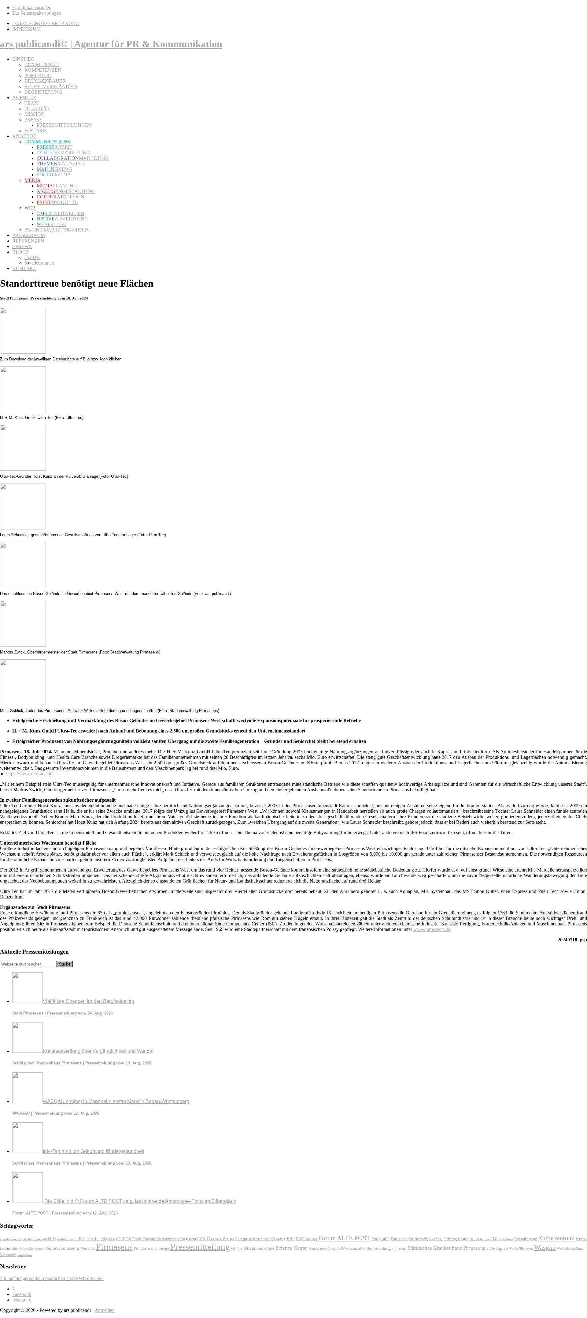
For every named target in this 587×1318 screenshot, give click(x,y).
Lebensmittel (9, 1248)
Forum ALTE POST (344, 1238)
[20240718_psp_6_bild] (23, 703)
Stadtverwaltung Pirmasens (386, 1249)
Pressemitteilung (200, 1247)
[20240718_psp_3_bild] (23, 527)
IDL (495, 1238)
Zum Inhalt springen (31, 7)
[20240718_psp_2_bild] (23, 469)
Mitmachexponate (32, 1248)
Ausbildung (65, 1239)
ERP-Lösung (306, 1239)
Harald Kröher (480, 1239)
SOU (340, 1248)
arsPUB (49, 1239)
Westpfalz (8, 1255)
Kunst (581, 1239)
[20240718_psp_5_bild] (23, 645)
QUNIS (237, 1248)
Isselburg (506, 1239)
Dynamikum (220, 1238)
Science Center (292, 1248)
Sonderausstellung (322, 1248)
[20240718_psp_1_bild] (23, 410)
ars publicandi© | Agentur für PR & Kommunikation (111, 43)
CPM (201, 1239)
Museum (87, 1248)
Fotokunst (399, 1239)
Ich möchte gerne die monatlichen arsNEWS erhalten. (52, 1278)
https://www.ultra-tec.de (29, 773)
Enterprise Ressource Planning (260, 1239)
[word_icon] (23, 352)
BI (76, 1239)
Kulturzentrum (556, 1238)
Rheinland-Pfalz (259, 1248)
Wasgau (545, 1247)
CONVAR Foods (129, 1239)
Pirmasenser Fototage (151, 1248)
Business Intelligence (97, 1238)
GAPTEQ (435, 1239)
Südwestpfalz (497, 1248)
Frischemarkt (418, 1239)
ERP (291, 1239)
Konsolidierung (525, 1239)
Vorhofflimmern (521, 1248)
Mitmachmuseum (62, 1248)
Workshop (24, 1255)
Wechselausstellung (570, 1248)
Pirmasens (114, 1247)
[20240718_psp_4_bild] (23, 586)
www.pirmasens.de (431, 929)
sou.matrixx (356, 1248)
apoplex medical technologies (21, 1239)
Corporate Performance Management (169, 1239)
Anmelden (104, 1310)
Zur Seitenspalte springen (36, 13)
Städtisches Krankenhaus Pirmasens (446, 1248)
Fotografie (380, 1239)
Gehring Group (456, 1239)
